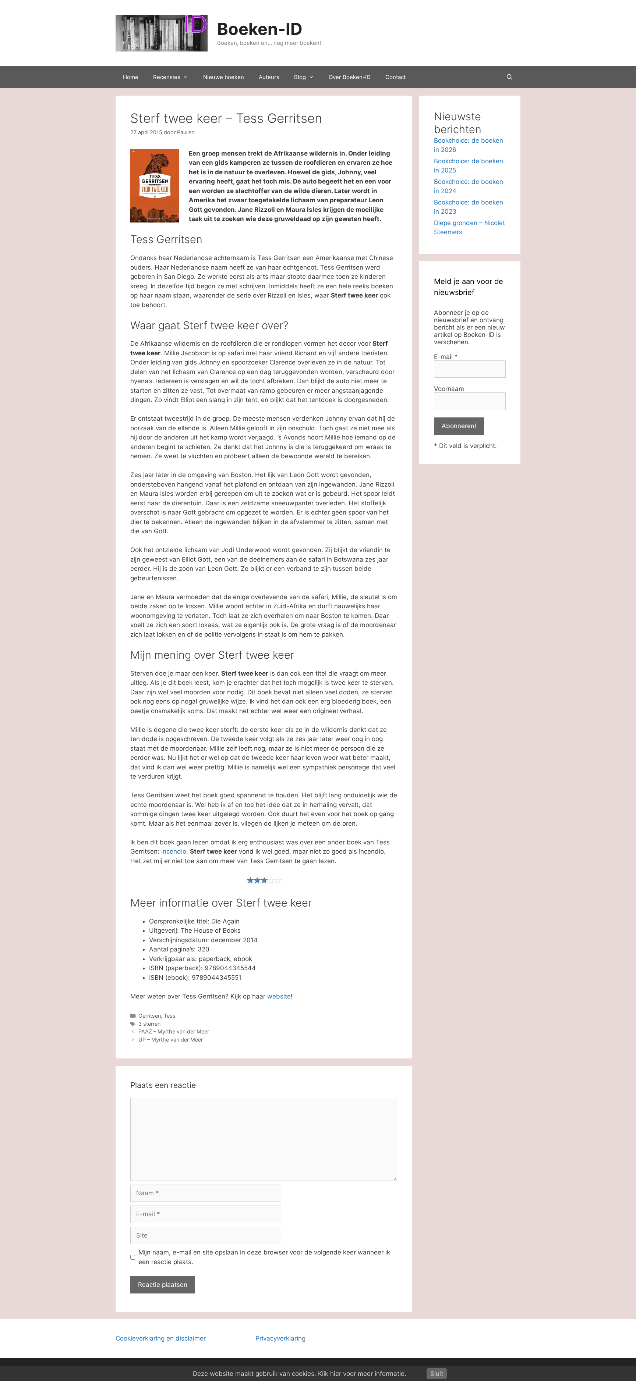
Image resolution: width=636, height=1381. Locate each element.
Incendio (173, 851)
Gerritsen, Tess (157, 1015)
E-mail (446, 356)
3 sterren (149, 1024)
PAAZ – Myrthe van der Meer (173, 1031)
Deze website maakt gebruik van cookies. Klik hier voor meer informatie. (299, 1373)
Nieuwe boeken (223, 77)
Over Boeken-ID (350, 77)
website (279, 996)
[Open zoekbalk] (509, 77)
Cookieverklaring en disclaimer (161, 1338)
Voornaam (449, 388)
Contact (395, 77)
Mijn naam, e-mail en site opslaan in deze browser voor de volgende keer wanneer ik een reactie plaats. (264, 1257)
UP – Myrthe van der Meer (170, 1039)
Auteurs (269, 77)
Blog (300, 77)
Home (130, 77)
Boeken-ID (260, 29)
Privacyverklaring (280, 1338)
